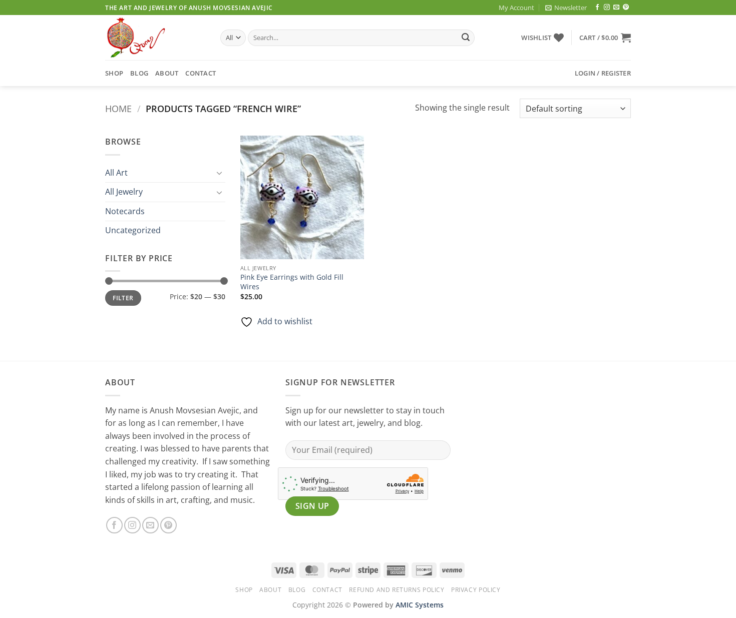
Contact (200, 73)
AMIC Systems (420, 604)
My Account (516, 7)
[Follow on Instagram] (607, 7)
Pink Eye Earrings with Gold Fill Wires (291, 282)
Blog (139, 73)
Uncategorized (133, 230)
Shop (114, 73)
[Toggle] (219, 173)
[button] (566, 7)
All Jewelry (124, 191)
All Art (116, 172)
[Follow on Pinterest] (626, 7)
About (166, 73)
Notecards (125, 211)
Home (118, 108)
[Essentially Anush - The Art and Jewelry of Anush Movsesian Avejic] (155, 37)
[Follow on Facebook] (597, 7)
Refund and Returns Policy (396, 589)
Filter (123, 298)
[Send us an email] (616, 7)
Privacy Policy (476, 589)
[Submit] (465, 38)
